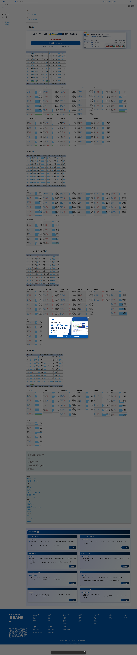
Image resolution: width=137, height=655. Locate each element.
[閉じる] (88, 317)
